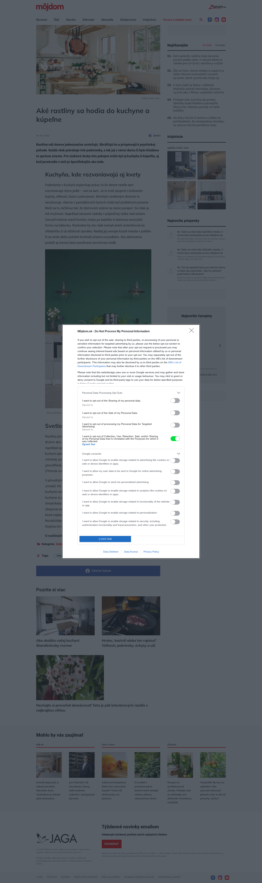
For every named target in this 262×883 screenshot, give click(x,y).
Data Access (131, 551)
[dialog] (131, 441)
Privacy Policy (151, 551)
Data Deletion (111, 551)
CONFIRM (105, 539)
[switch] (175, 400)
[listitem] (131, 393)
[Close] (192, 331)
